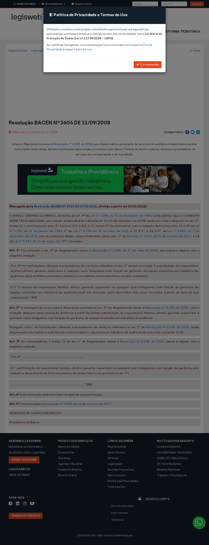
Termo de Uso (83, 49)
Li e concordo (149, 64)
